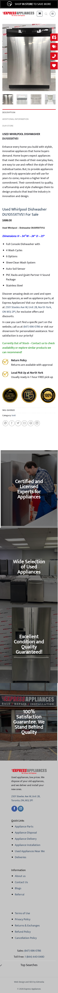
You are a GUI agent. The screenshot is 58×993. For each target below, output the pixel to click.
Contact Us (21, 882)
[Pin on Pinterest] (31, 423)
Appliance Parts (24, 826)
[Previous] (7, 57)
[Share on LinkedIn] (37, 423)
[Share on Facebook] (12, 423)
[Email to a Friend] (24, 423)
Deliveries (20, 857)
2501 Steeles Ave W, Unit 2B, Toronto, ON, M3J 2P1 (25, 798)
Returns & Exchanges (27, 925)
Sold (14, 415)
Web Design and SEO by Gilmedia (29, 982)
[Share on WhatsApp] (5, 423)
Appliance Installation (27, 845)
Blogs (18, 888)
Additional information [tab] (15, 119)
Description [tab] (8, 112)
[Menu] (52, 14)
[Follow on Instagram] (21, 809)
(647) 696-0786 (31, 326)
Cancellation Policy (26, 938)
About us (20, 876)
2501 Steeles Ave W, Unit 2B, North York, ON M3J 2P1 (27, 309)
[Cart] (39, 14)
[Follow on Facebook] (14, 809)
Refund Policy (23, 932)
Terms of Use (22, 913)
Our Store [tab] (7, 126)
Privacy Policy (22, 919)
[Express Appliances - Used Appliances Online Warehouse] (18, 13)
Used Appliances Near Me (30, 851)
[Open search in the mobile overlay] (46, 13)
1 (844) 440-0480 (34, 957)
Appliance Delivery (26, 839)
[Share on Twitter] (18, 423)
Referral (19, 894)
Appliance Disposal (26, 832)
